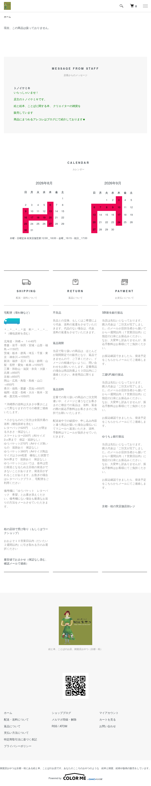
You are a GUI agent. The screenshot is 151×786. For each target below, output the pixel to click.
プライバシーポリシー (17, 746)
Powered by (55, 778)
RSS (54, 726)
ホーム (7, 16)
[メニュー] (145, 6)
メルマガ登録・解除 (64, 719)
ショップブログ (61, 713)
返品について (12, 726)
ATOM (63, 726)
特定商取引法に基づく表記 (20, 739)
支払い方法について (16, 732)
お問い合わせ (107, 726)
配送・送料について (16, 719)
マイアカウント (109, 713)
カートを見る (107, 719)
